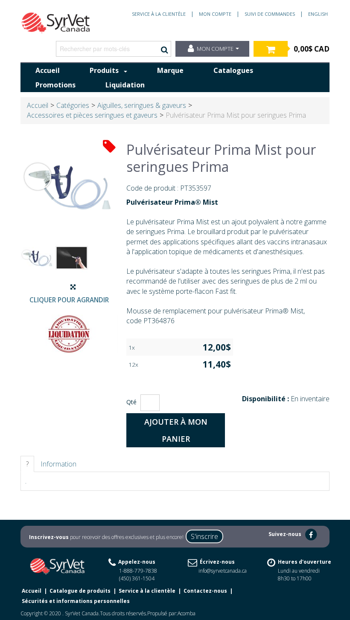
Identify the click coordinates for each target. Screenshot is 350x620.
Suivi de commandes (270, 14)
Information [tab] (58, 464)
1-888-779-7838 (138, 570)
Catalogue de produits (80, 590)
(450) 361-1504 (137, 578)
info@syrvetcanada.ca (222, 570)
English (318, 14)
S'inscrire (204, 536)
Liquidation (125, 85)
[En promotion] (109, 145)
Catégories (72, 105)
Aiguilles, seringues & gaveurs (141, 105)
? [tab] (27, 464)
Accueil (47, 70)
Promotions (55, 85)
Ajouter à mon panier (175, 430)
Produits (104, 70)
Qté (131, 402)
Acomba (186, 613)
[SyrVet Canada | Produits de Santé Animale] (55, 23)
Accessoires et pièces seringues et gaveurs (92, 115)
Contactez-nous (205, 590)
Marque (170, 70)
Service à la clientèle (159, 14)
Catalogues (233, 70)
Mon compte (215, 14)
